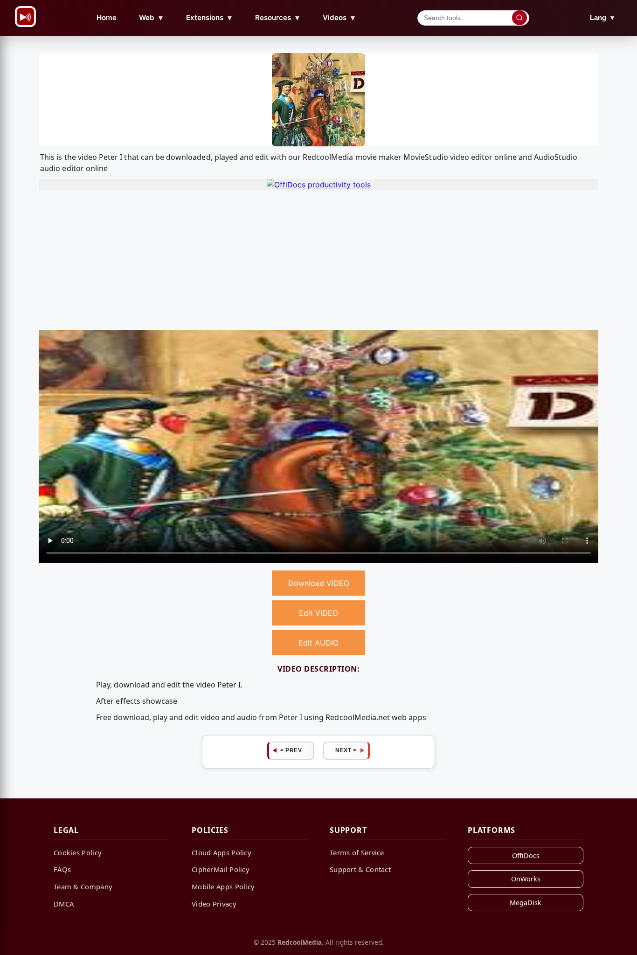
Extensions (209, 17)
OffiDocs (526, 855)
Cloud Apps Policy (221, 852)
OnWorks (525, 878)
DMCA (64, 903)
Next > (345, 750)
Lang (603, 17)
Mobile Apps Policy (223, 886)
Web (151, 17)
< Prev (291, 750)
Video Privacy (214, 903)
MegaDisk (525, 902)
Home (107, 17)
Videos (339, 17)
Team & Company (83, 886)
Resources (278, 17)
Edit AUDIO (318, 642)
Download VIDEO (318, 583)
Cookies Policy (78, 852)
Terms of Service (357, 852)
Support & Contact (360, 869)
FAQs (62, 869)
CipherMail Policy (220, 869)
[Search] (519, 17)
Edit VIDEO (318, 613)
